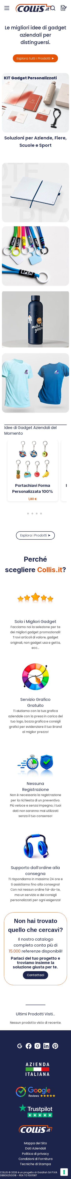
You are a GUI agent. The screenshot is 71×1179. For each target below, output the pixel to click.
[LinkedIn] (46, 1046)
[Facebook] (29, 1046)
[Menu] (6, 8)
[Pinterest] (55, 1046)
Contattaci (35, 975)
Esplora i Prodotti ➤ (35, 535)
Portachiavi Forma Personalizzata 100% (32, 488)
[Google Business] (20, 1046)
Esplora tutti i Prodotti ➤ (35, 58)
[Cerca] (52, 8)
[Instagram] (37, 1046)
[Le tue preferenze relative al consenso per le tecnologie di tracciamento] (64, 1172)
